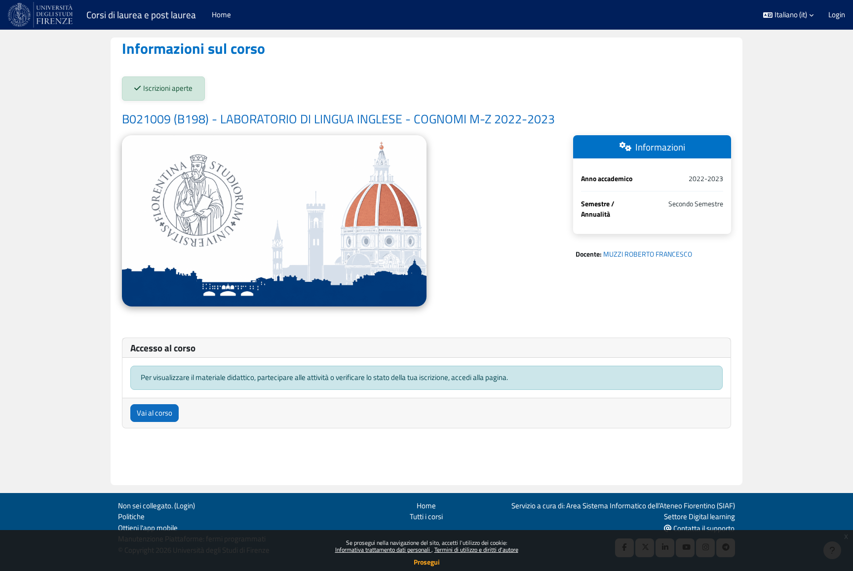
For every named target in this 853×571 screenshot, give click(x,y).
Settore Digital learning (699, 516)
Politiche (131, 516)
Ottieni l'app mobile (148, 527)
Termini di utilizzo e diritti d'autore (476, 549)
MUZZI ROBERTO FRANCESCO (647, 254)
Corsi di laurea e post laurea (141, 15)
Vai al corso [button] (154, 413)
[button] (788, 15)
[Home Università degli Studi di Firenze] (41, 15)
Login (836, 14)
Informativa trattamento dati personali (383, 549)
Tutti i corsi (426, 516)
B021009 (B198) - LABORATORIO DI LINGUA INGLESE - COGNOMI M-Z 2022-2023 (338, 119)
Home (426, 505)
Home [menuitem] (221, 14)
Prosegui (427, 562)
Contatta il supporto (703, 528)
